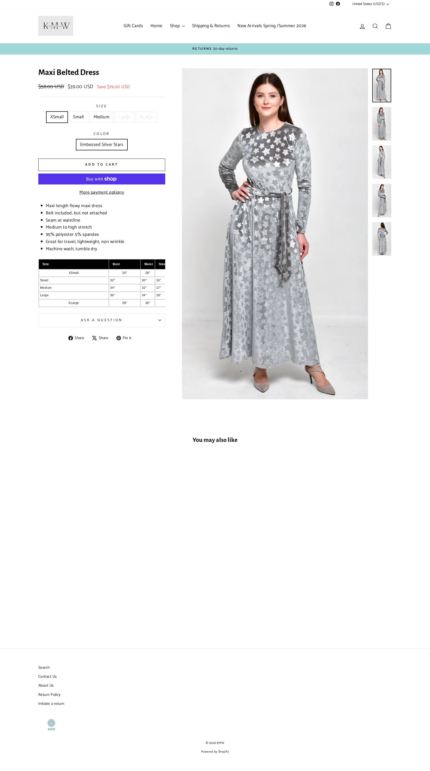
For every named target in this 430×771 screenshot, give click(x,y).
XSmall (57, 117)
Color (102, 134)
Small (78, 117)
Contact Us (47, 676)
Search (44, 667)
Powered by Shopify (215, 751)
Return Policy (49, 695)
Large (124, 117)
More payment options (101, 192)
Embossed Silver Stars (101, 144)
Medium (102, 117)
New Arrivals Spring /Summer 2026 (271, 26)
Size (101, 106)
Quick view (80, 599)
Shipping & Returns (211, 26)
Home (156, 26)
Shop (175, 26)
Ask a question (101, 320)
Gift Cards (133, 26)
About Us (46, 685)
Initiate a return (51, 704)
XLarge (147, 117)
